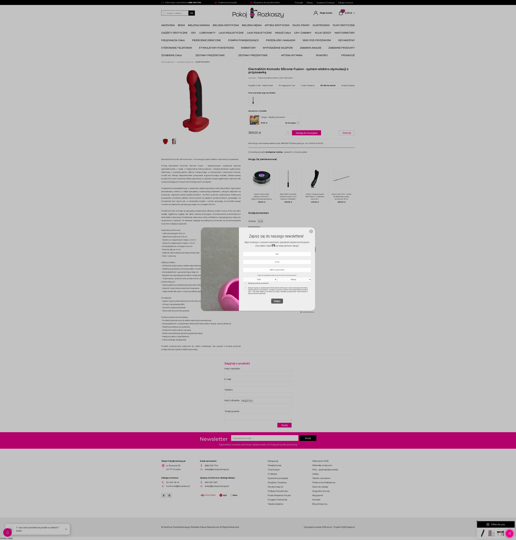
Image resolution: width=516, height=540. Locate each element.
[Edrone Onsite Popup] (258, 270)
